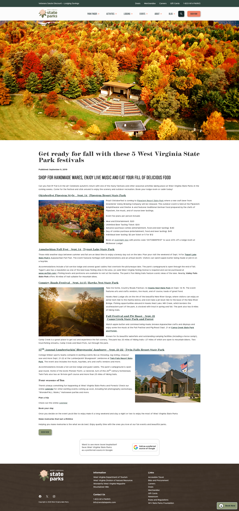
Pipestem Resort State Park (150, 201)
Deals (137, 3)
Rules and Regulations (158, 500)
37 (40, 349)
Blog (171, 13)
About (157, 13)
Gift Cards (175, 3)
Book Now (193, 14)
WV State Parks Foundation (161, 503)
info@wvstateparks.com (104, 502)
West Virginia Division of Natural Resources (113, 480)
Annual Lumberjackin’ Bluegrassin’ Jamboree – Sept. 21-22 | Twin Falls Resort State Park (104, 349)
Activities (110, 13)
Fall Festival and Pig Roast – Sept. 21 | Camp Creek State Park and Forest (130, 317)
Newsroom (153, 497)
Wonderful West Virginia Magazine (109, 484)
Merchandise (150, 3)
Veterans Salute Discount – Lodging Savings (59, 3)
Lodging (127, 13)
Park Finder (92, 13)
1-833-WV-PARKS (191, 3)
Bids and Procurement (158, 480)
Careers (163, 3)
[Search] (181, 14)
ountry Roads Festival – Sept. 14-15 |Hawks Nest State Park (79, 282)
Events (142, 13)
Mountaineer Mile (101, 487)
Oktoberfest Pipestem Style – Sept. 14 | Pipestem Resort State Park (82, 195)
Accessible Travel (156, 477)
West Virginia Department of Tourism (110, 477)
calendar (63, 403)
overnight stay (122, 240)
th (43, 348)
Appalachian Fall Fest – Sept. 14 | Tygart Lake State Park (77, 249)
